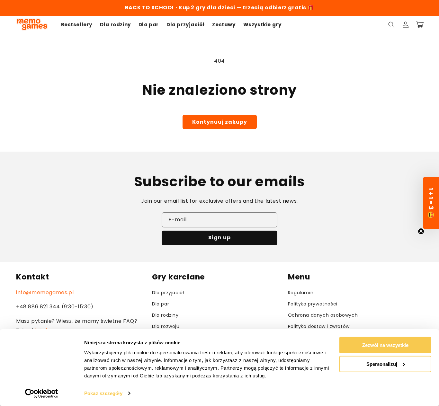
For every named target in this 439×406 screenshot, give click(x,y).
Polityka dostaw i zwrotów (319, 326)
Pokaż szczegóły (103, 393)
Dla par (160, 304)
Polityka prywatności (312, 304)
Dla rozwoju (166, 326)
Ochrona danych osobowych (323, 315)
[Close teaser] (421, 231)
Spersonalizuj (381, 363)
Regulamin (300, 292)
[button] (391, 25)
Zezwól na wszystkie (385, 345)
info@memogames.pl (45, 292)
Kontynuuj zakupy (219, 122)
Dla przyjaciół (168, 292)
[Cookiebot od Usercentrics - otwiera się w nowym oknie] (41, 393)
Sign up (219, 237)
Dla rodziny (165, 315)
